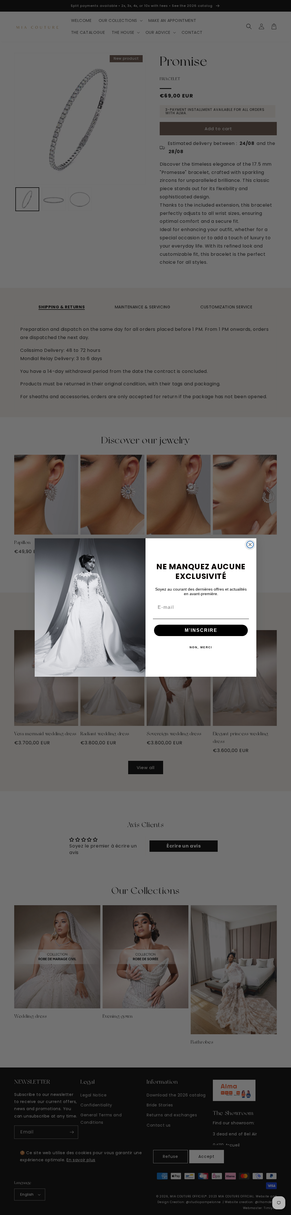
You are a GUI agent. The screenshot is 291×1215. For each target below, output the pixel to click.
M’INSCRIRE (201, 630)
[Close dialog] (250, 544)
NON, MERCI (201, 647)
